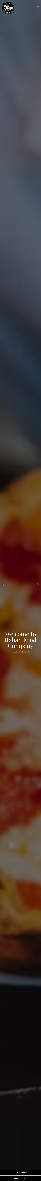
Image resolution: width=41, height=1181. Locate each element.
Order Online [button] (20, 654)
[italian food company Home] (8, 8)
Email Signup (20, 1178)
